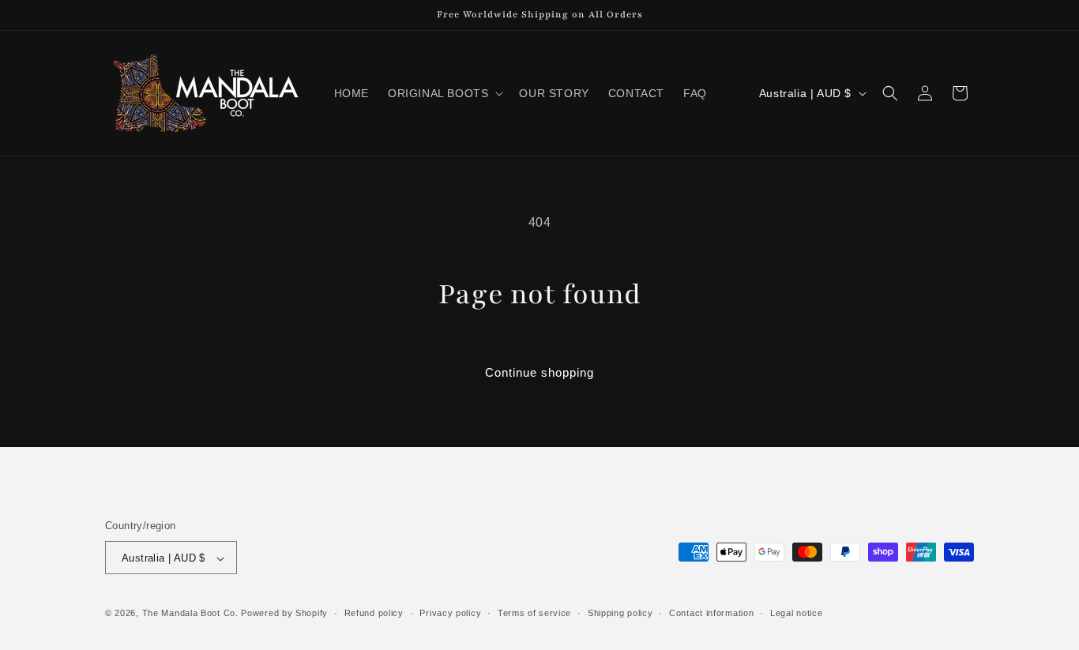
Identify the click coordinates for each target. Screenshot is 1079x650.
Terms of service (534, 613)
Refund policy (374, 613)
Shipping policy (620, 613)
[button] (443, 93)
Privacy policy (450, 613)
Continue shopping (539, 372)
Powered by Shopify (284, 613)
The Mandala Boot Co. (190, 613)
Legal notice (796, 613)
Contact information (711, 613)
